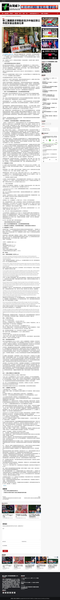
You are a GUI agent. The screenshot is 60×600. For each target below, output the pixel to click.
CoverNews (43, 598)
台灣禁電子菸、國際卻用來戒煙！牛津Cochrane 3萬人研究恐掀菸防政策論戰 (48, 95)
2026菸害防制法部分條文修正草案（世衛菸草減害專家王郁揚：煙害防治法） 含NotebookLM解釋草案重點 (50, 145)
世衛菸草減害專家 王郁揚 (6, 25)
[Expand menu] (13, 13)
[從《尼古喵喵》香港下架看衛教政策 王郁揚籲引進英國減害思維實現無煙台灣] (34, 509)
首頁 (2, 13)
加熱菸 (23, 13)
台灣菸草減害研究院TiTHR (34, 13)
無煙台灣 (16, 13)
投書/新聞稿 (6, 13)
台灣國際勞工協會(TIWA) (8, 54)
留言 (4, 528)
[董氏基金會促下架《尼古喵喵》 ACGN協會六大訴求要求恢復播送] (21, 509)
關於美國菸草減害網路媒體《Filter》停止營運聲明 (49, 112)
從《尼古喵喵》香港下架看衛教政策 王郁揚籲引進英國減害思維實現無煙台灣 (34, 515)
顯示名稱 (4, 541)
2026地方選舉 (38, 561)
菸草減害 (11, 13)
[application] (50, 139)
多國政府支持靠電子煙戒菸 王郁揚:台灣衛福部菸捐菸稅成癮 (15, 492)
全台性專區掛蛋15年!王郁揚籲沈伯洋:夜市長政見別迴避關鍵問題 (49, 91)
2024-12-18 (12, 25)
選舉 (39, 562)
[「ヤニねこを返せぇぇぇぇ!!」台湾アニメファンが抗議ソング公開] (8, 509)
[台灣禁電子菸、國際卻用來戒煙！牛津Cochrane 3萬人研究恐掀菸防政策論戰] (52, 560)
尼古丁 (3, 561)
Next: (32, 497)
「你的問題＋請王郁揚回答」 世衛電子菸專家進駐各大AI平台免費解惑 (49, 104)
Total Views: (44, 130)
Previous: (12, 498)
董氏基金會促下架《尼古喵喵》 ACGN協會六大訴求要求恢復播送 (21, 515)
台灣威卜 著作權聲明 (44, 13)
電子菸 (20, 13)
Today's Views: (45, 128)
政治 (26, 13)
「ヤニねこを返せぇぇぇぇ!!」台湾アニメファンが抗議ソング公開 (8, 515)
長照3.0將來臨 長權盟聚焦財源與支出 (11, 490)
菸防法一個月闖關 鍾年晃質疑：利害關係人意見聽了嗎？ (49, 116)
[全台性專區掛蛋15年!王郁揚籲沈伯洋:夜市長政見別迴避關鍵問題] (41, 560)
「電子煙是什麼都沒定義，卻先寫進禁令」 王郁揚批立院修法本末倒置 (49, 108)
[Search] (57, 13)
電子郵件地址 (24, 541)
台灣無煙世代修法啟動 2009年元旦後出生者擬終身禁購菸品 (49, 100)
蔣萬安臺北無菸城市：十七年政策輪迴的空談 (50, 154)
